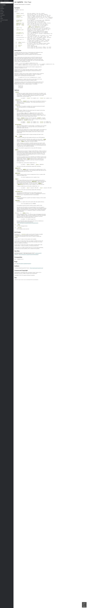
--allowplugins (18, 20)
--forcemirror (18, 33)
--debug (19, 42)
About (84, 606)
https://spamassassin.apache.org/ (36, 268)
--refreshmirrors (19, 32)
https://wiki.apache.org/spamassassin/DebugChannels (27, 222)
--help (18, 46)
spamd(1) (16, 254)
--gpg (16, 24)
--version (19, 45)
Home (84, 603)
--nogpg (22, 24)
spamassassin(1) (38, 253)
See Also (1, 13)
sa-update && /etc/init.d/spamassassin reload (27, 77)
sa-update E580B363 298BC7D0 (30, 164)
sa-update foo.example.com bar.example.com (34, 98)
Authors (1, 18)
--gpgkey (17, 21)
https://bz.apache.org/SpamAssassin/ (24, 263)
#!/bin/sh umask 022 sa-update (18, 86)
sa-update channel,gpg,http (26, 219)
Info (1, 21)
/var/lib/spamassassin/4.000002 (26, 203)
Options (1, 10)
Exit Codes (2, 11)
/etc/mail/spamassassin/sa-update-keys (28, 177)
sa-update (2, 4)
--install (17, 17)
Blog (84, 604)
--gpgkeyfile (18, 23)
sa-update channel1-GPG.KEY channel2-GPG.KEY (34, 187)
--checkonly (18, 16)
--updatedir (18, 29)
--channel (17, 13)
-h (15, 46)
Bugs (1, 16)
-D (15, 42)
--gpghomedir (17, 173)
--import (17, 27)
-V (15, 45)
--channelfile (18, 15)
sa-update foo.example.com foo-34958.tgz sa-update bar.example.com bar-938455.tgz (34, 122)
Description (2, 8)
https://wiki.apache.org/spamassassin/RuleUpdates (28, 254)
